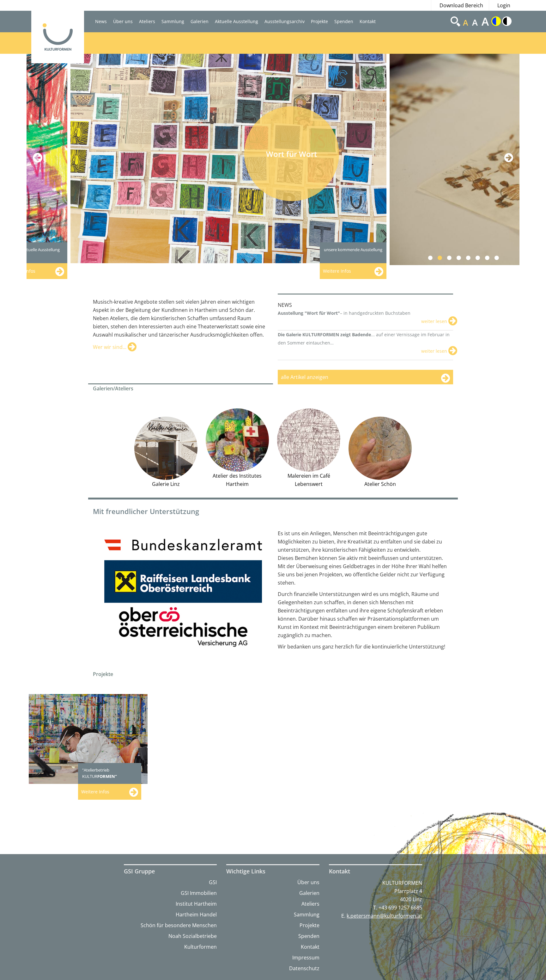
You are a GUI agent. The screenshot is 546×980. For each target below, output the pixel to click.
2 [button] (443, 257)
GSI (213, 882)
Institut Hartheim (196, 903)
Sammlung (172, 21)
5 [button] (471, 257)
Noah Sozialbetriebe (192, 936)
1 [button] (434, 257)
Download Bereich (461, 5)
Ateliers (147, 21)
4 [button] (462, 257)
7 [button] (490, 257)
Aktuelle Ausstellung (236, 21)
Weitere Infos (95, 792)
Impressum (305, 957)
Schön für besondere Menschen (179, 925)
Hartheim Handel (196, 914)
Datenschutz (304, 968)
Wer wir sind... (110, 347)
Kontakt (368, 21)
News (101, 21)
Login (503, 5)
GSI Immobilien (199, 893)
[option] (186, 158)
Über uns (123, 21)
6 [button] (481, 257)
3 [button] (453, 257)
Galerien (200, 21)
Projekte (319, 21)
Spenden (343, 21)
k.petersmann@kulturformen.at (384, 915)
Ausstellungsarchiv (284, 21)
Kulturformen (200, 946)
